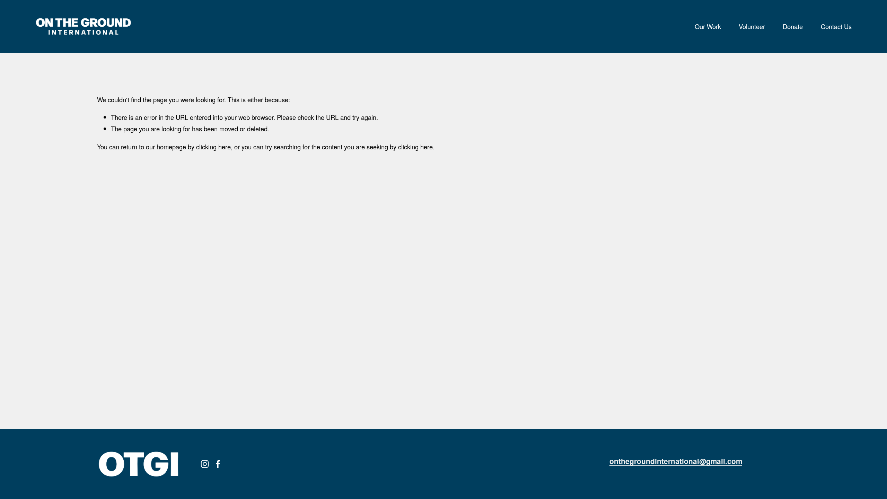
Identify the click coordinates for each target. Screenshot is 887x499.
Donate (793, 26)
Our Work (708, 26)
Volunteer (752, 26)
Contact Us (836, 26)
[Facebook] (218, 464)
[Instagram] (205, 464)
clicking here (213, 146)
